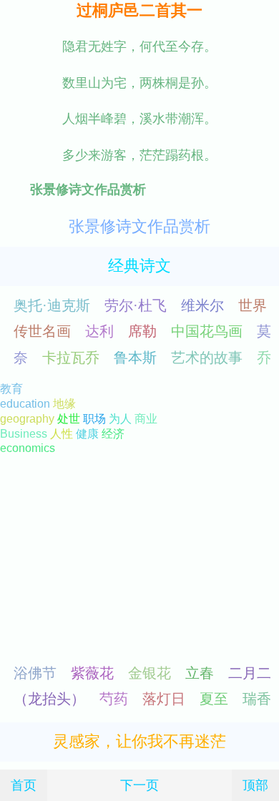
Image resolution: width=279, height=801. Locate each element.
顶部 (255, 784)
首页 (23, 784)
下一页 (139, 784)
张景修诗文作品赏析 (139, 226)
